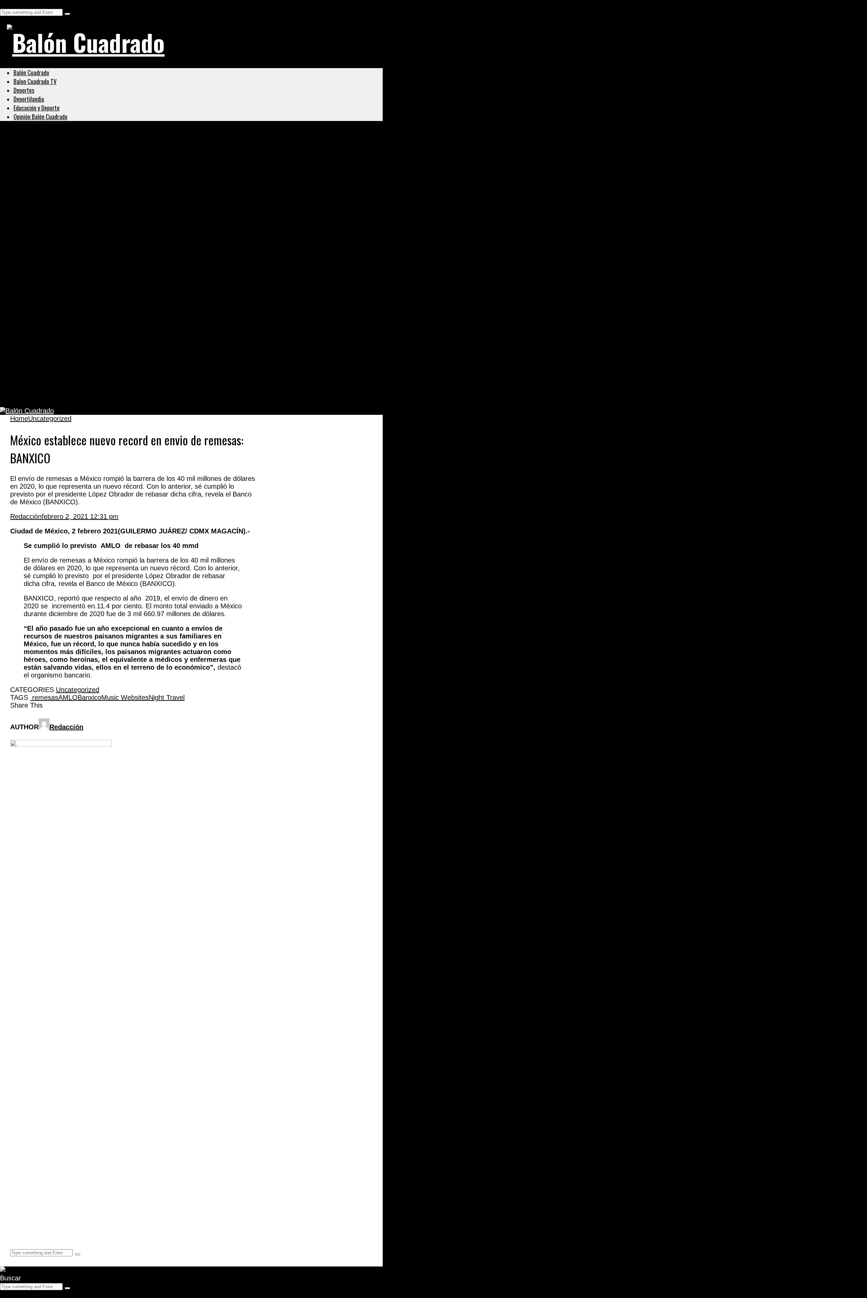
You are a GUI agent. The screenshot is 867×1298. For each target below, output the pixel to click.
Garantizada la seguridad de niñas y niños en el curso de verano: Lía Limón (153, 164)
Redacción (26, 516)
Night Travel (167, 697)
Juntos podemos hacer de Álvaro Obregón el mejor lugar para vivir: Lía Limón (157, 197)
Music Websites (125, 697)
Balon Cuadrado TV (35, 81)
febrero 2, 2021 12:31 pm (80, 516)
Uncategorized (35, 148)
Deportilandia (29, 99)
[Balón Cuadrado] (86, 42)
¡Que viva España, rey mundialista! (79, 263)
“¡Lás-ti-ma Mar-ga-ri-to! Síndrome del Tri (90, 295)
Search (10, 3)
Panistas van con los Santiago (69, 230)
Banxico (89, 697)
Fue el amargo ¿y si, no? (59, 328)
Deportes (24, 90)
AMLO (68, 697)
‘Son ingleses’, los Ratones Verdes (78, 361)
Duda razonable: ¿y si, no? (63, 394)
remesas (44, 697)
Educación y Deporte (37, 107)
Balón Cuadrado (31, 72)
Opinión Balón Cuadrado (40, 116)
